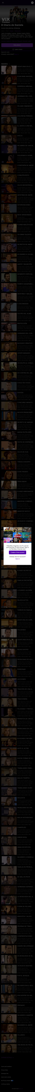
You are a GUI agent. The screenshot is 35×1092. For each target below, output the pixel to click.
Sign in (17, 558)
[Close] (29, 529)
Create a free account (17, 552)
